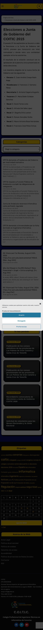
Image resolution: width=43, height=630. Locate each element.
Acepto (21, 315)
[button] (39, 302)
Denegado (21, 321)
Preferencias (21, 327)
